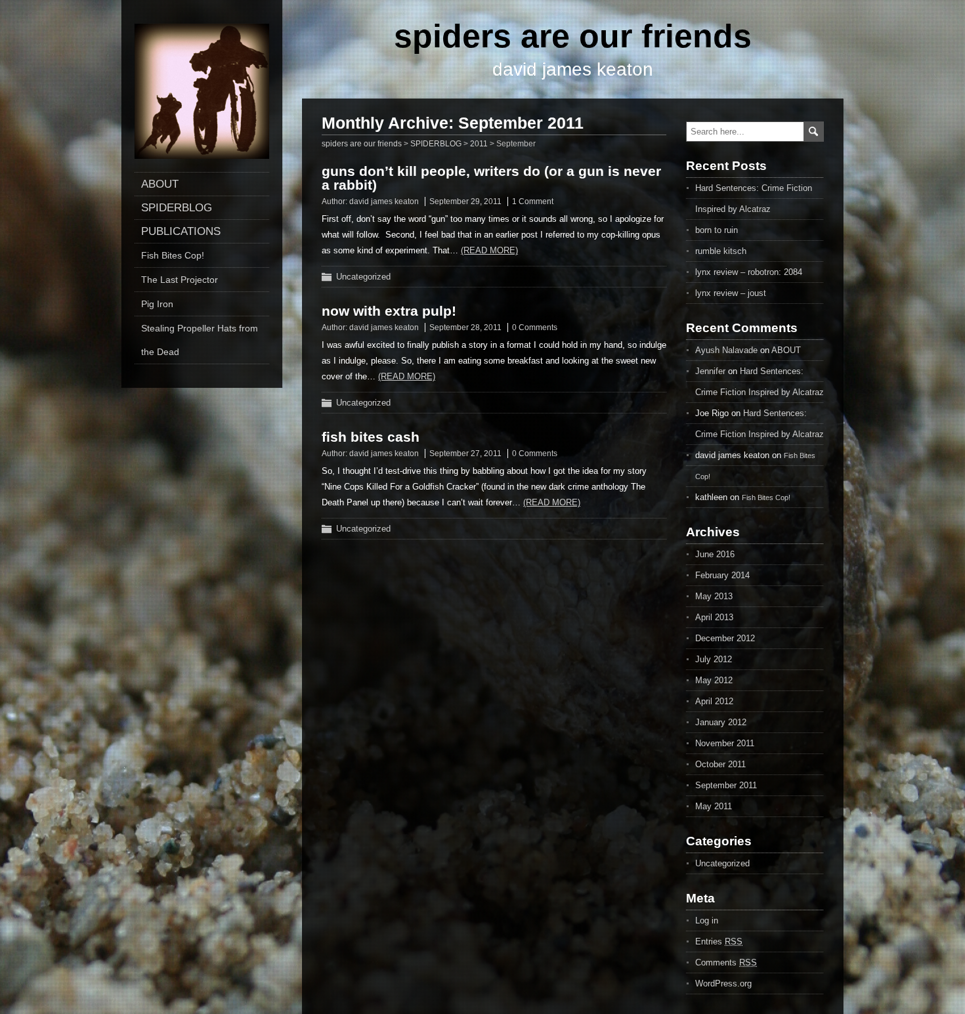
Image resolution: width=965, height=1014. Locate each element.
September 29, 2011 (465, 201)
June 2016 (715, 554)
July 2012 (713, 659)
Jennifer (710, 371)
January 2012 (720, 722)
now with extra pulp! (389, 310)
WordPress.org (723, 983)
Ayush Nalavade (726, 350)
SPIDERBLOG (176, 207)
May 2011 (713, 806)
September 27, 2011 (465, 453)
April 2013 (714, 617)
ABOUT (160, 184)
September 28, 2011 (465, 327)
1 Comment (532, 201)
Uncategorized (363, 277)
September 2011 (726, 785)
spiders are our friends (573, 36)
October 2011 (720, 764)
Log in (706, 920)
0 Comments (534, 327)
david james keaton (384, 201)
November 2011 (724, 743)
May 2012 (714, 680)
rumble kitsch (720, 251)
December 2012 (725, 638)
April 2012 (714, 701)
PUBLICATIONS (181, 231)
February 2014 (722, 575)
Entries (718, 941)
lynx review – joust (730, 293)
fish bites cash (370, 436)
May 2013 (714, 596)
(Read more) (489, 250)
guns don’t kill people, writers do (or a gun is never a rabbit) (491, 177)
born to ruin (716, 230)
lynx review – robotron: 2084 (748, 272)
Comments (726, 962)
